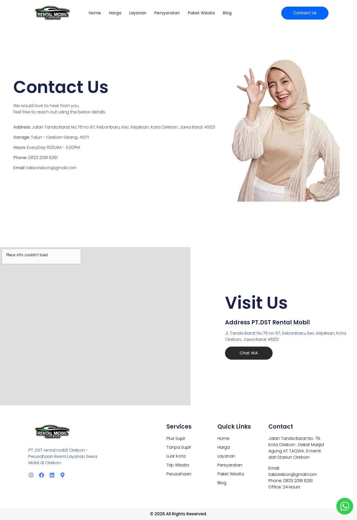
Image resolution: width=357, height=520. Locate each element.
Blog (227, 13)
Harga (115, 13)
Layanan (137, 13)
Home (95, 13)
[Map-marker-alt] (62, 475)
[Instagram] (31, 475)
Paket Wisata (201, 13)
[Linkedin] (52, 475)
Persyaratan (167, 13)
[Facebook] (41, 475)
